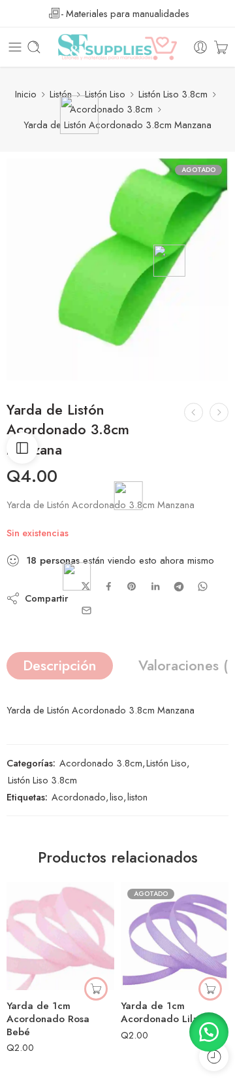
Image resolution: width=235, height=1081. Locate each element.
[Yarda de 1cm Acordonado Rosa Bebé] (60, 936)
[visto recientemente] (213, 1056)
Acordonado (79, 797)
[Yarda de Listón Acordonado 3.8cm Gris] (193, 412)
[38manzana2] (117, 269)
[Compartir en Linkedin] (155, 586)
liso (116, 797)
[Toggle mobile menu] (15, 47)
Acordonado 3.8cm (111, 109)
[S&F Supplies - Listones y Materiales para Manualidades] (117, 47)
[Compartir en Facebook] (109, 586)
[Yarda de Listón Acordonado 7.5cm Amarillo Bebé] (219, 412)
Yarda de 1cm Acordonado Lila (159, 1012)
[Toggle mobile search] (34, 47)
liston (137, 797)
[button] (96, 989)
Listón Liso (105, 94)
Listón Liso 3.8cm (173, 94)
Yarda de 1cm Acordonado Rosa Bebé (48, 1019)
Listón (61, 94)
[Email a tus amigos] (86, 610)
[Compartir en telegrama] (179, 586)
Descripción (60, 665)
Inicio (26, 94)
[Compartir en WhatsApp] (202, 586)
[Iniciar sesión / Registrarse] (200, 47)
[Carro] (220, 47)
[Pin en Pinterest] (132, 586)
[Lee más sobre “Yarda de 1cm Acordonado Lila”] (210, 989)
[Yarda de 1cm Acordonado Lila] (174, 936)
